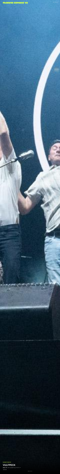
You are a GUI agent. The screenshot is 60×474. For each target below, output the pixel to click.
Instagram (55, 2)
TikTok (56, 2)
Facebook (54, 2)
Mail (57, 2)
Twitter (53, 2)
